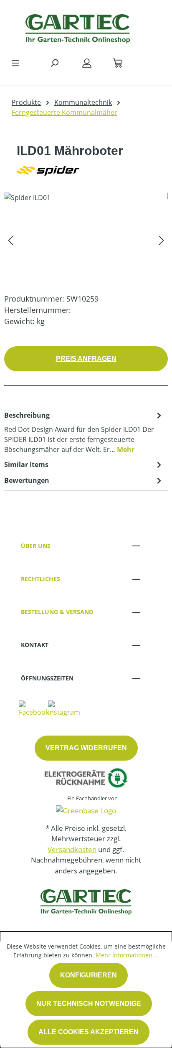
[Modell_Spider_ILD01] (86, 240)
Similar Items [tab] (26, 464)
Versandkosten (72, 849)
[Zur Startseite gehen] (77, 26)
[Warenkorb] (117, 62)
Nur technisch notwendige (88, 1003)
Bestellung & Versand (57, 612)
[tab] (84, 432)
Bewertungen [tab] (26, 480)
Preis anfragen (86, 358)
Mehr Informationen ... (127, 955)
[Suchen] (54, 62)
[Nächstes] (161, 239)
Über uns (36, 546)
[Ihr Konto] (86, 62)
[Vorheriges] (10, 239)
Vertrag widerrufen (86, 747)
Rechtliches (40, 579)
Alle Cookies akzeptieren (88, 1031)
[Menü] (15, 62)
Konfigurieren (88, 975)
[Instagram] (64, 708)
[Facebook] (34, 708)
